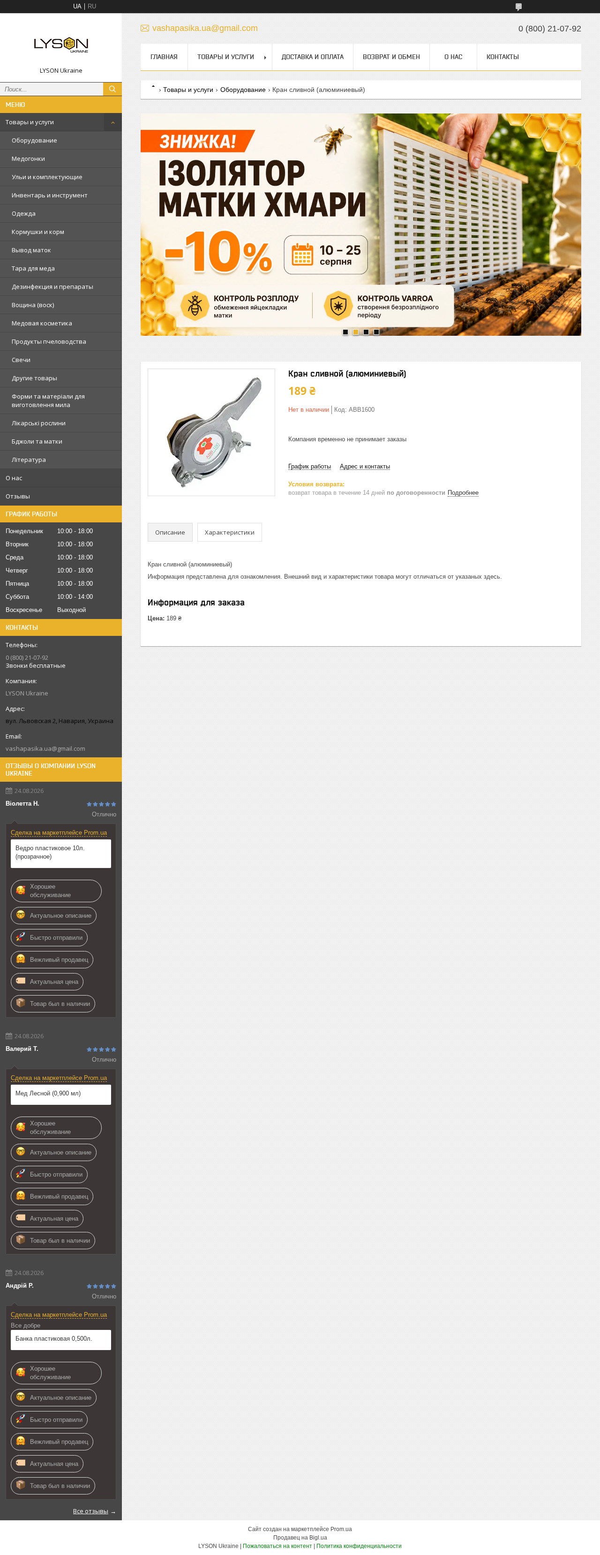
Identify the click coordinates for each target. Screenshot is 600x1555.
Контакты (503, 56)
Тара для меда (33, 268)
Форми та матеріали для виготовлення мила (48, 400)
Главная (164, 56)
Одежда (24, 213)
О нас (14, 478)
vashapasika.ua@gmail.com (45, 748)
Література (29, 459)
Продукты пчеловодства (49, 341)
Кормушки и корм (38, 231)
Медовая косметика (42, 323)
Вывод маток (31, 250)
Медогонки (28, 158)
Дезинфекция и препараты (52, 286)
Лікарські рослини (39, 423)
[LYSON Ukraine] (61, 43)
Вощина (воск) (33, 305)
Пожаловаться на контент (277, 1546)
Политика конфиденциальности (359, 1546)
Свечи (21, 359)
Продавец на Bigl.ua (300, 1537)
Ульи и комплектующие (47, 177)
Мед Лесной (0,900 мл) (48, 1093)
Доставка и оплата (313, 56)
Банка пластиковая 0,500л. (53, 1338)
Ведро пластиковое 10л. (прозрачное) (50, 852)
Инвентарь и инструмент (50, 195)
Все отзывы (90, 1511)
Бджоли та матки (37, 441)
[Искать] (112, 89)
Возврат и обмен (391, 56)
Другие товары (34, 378)
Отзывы (18, 496)
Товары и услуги (30, 122)
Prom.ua (341, 1529)
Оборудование (34, 140)
